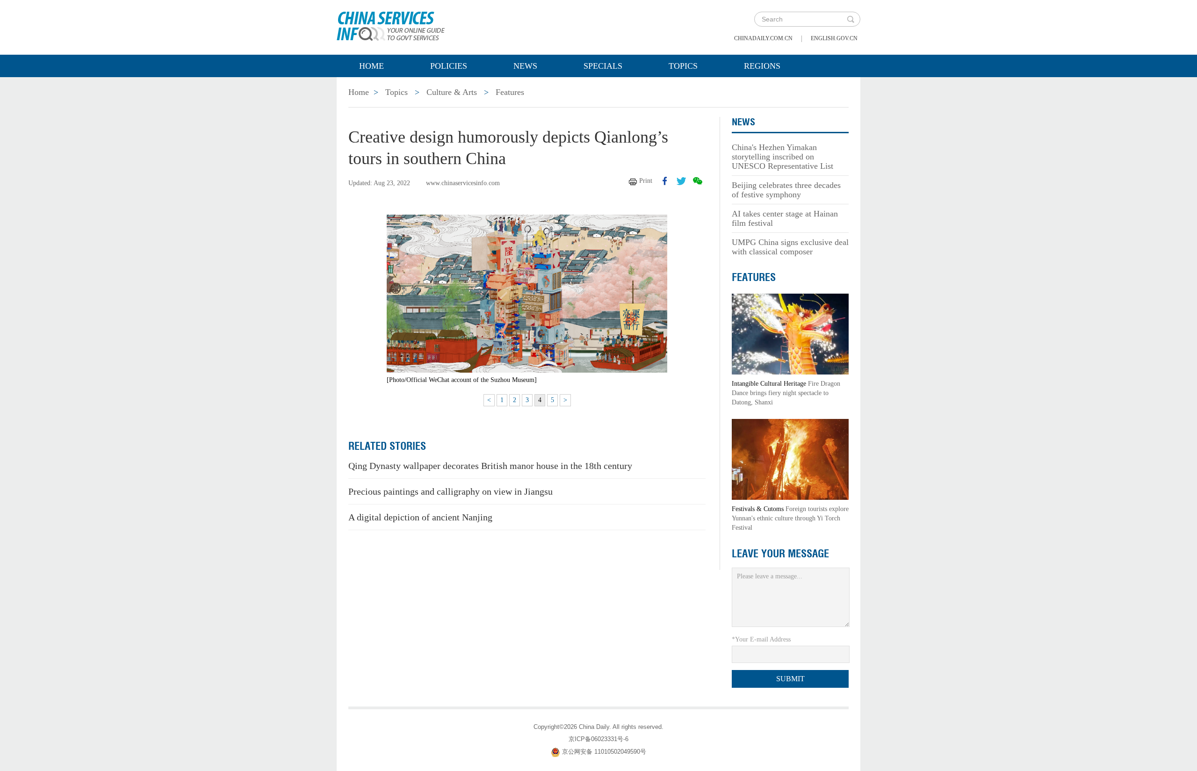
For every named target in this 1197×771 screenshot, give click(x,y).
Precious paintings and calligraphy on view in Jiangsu (450, 491)
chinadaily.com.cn (763, 38)
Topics (683, 66)
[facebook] (665, 181)
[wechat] (697, 181)
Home (371, 66)
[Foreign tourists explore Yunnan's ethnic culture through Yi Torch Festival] (790, 458)
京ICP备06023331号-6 (598, 738)
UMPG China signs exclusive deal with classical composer (790, 247)
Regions (762, 66)
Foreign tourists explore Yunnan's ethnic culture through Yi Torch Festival (790, 518)
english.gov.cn (834, 38)
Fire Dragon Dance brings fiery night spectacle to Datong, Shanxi (786, 393)
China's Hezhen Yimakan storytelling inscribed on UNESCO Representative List (782, 157)
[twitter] (681, 181)
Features (510, 92)
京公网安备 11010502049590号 (604, 751)
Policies (448, 66)
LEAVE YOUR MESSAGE (780, 554)
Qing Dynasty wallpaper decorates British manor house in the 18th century (490, 466)
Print (645, 180)
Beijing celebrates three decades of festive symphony (786, 189)
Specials (603, 66)
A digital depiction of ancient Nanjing (420, 517)
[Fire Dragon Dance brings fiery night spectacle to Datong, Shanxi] (790, 333)
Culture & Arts (451, 92)
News (525, 66)
